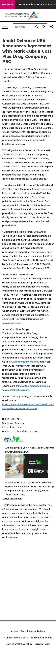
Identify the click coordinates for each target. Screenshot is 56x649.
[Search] (36, 27)
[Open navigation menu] (5, 27)
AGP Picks (7, 4)
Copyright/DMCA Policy (19, 644)
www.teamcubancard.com (24, 361)
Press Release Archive (33, 631)
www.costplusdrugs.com (15, 390)
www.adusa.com (11, 323)
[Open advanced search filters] (43, 27)
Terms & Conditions (41, 637)
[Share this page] (52, 27)
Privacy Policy (42, 644)
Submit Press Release (16, 637)
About (14, 631)
